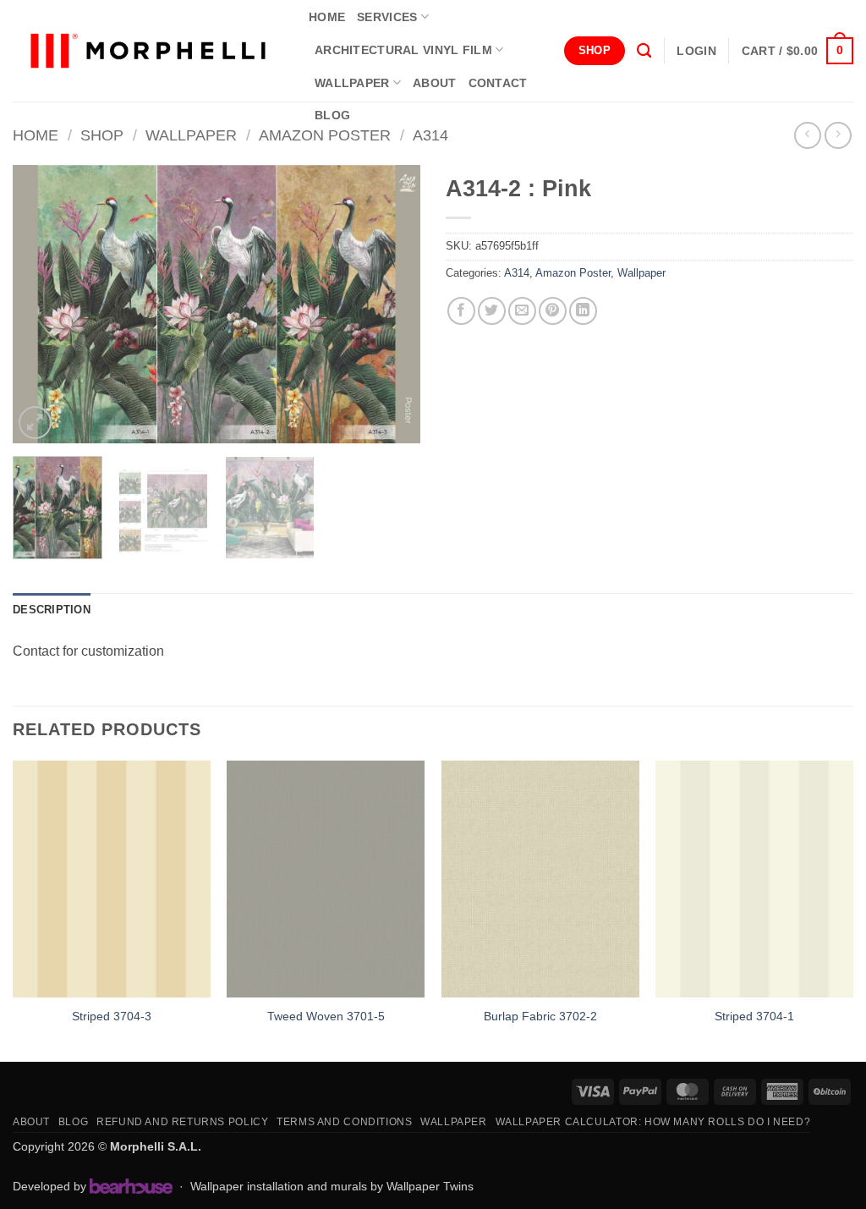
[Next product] (807, 135)
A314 (430, 135)
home (327, 17)
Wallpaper (352, 83)
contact (498, 83)
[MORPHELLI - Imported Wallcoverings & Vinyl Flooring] (148, 51)
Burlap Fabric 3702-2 (540, 1016)
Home (35, 135)
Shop (101, 135)
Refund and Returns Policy (182, 1122)
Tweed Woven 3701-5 (326, 1016)
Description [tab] (51, 609)
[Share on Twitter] (492, 311)
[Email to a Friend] (522, 311)
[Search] (644, 51)
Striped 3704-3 (111, 1016)
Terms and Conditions (344, 1122)
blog (332, 115)
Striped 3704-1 (754, 1016)
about (434, 83)
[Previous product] (838, 135)
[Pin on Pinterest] (553, 311)
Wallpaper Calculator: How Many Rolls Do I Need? (653, 1122)
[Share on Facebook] (461, 311)
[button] (696, 51)
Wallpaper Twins (430, 1186)
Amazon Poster (325, 135)
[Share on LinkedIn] (583, 311)
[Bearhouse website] (131, 1186)
